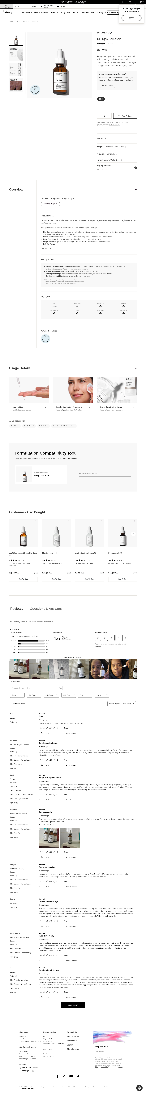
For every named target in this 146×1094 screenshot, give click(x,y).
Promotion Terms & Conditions (53, 1043)
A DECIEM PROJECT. (27, 1089)
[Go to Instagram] (64, 1076)
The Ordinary (8, 6)
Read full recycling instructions (111, 410)
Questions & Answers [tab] (46, 609)
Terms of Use (104, 1067)
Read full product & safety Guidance (69, 410)
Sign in (70, 1045)
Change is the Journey (27, 1056)
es (31, 1071)
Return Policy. (114, 125)
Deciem (63, 6)
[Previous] (51, 2)
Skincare (12, 21)
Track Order (72, 1041)
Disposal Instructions (50, 1039)
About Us (22, 1036)
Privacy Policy (72, 1087)
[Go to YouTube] (71, 1076)
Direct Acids (15, 426)
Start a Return (73, 1036)
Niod (19, 6)
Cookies (106, 1087)
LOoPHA (33, 6)
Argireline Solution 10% (85, 553)
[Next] (95, 2)
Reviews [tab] (16, 609)
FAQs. (127, 122)
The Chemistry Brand (48, 6)
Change (35, 1068)
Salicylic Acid (43, 426)
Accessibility (23, 1051)
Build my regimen (50, 204)
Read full (21, 410)
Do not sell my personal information (90, 1087)
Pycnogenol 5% (115, 553)
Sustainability (24, 1054)
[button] (41, 12)
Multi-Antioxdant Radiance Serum (64, 426)
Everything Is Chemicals (27, 1059)
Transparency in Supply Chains (30, 1041)
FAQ (44, 1036)
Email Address (99, 1051)
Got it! (131, 18)
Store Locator (73, 1049)
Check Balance (48, 1056)
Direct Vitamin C (29, 426)
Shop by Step (24, 21)
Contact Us (72, 1032)
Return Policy (47, 1041)
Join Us (21, 1039)
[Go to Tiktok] (78, 1076)
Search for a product (90, 473)
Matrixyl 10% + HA (49, 553)
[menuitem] (6, 6)
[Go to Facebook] (57, 1076)
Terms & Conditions (59, 1087)
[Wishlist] (135, 32)
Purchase (46, 1054)
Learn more (46, 248)
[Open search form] (123, 2)
